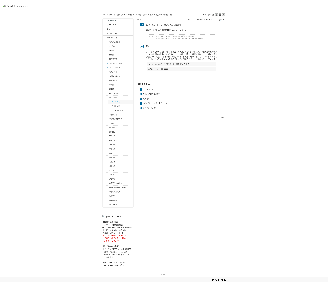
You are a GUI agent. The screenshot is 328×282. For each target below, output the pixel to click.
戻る (141, 19)
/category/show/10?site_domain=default (107, 50)
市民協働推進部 (114, 76)
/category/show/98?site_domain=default (107, 140)
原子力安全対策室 (115, 68)
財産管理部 (113, 59)
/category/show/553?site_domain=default (107, 59)
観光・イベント (112, 33)
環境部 (111, 85)
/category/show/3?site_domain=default (105, 25)
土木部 (111, 123)
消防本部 (112, 179)
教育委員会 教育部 (115, 183)
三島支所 (112, 136)
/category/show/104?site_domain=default (107, 72)
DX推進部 (112, 46)
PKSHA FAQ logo (219, 279)
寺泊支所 (112, 153)
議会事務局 (113, 205)
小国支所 (112, 145)
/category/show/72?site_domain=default (107, 55)
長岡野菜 (146, 99)
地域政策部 (113, 72)
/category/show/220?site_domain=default (107, 196)
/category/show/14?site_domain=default (107, 80)
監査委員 (112, 196)
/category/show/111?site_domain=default (107, 192)
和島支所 (112, 149)
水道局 (111, 175)
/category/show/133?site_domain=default (107, 166)
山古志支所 (113, 140)
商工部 (111, 89)
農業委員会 (113, 200)
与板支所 (112, 162)
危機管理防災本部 (115, 63)
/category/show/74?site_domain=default (107, 145)
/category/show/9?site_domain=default (105, 37)
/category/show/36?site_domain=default (107, 89)
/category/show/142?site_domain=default (107, 132)
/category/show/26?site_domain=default (107, 76)
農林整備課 (116, 106)
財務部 (111, 55)
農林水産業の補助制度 (152, 94)
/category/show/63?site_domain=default (107, 153)
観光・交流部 (114, 93)
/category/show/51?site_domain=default (107, 187)
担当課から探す (119, 15)
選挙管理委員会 (114, 192)
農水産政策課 (142, 15)
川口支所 (112, 166)
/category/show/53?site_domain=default (107, 136)
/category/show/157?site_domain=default (107, 205)
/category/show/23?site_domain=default (107, 85)
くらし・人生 (111, 29)
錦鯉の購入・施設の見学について (156, 103)
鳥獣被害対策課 (117, 110)
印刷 (222, 19)
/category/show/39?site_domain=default (107, 183)
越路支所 (112, 132)
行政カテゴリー (112, 25)
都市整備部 (113, 115)
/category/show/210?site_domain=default (107, 170)
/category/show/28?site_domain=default (107, 123)
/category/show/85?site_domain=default (107, 179)
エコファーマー (149, 89)
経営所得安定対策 (150, 108)
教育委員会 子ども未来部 (118, 187)
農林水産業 (199, 38)
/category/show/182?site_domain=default (107, 115)
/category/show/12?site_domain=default (105, 29)
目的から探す (107, 15)
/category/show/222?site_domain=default (107, 200)
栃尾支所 (112, 158)
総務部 (111, 50)
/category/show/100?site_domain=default (107, 42)
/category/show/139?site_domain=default (107, 149)
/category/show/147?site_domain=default (107, 174)
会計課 (111, 170)
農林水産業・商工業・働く (186, 38)
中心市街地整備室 (115, 119)
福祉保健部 (113, 80)
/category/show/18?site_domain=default (105, 33)
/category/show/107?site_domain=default (107, 127)
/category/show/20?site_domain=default (107, 93)
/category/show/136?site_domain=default (107, 162)
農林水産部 (132, 15)
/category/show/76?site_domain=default (107, 97)
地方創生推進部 (114, 42)
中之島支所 (113, 127)
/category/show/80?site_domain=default (107, 157)
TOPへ (223, 117)
